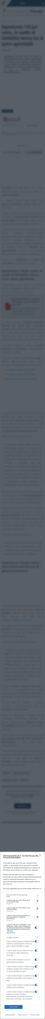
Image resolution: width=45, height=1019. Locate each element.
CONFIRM (14, 1007)
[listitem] (22, 895)
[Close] (41, 856)
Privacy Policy (35, 1015)
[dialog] (22, 935)
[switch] (36, 901)
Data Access (22, 1015)
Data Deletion (10, 1015)
